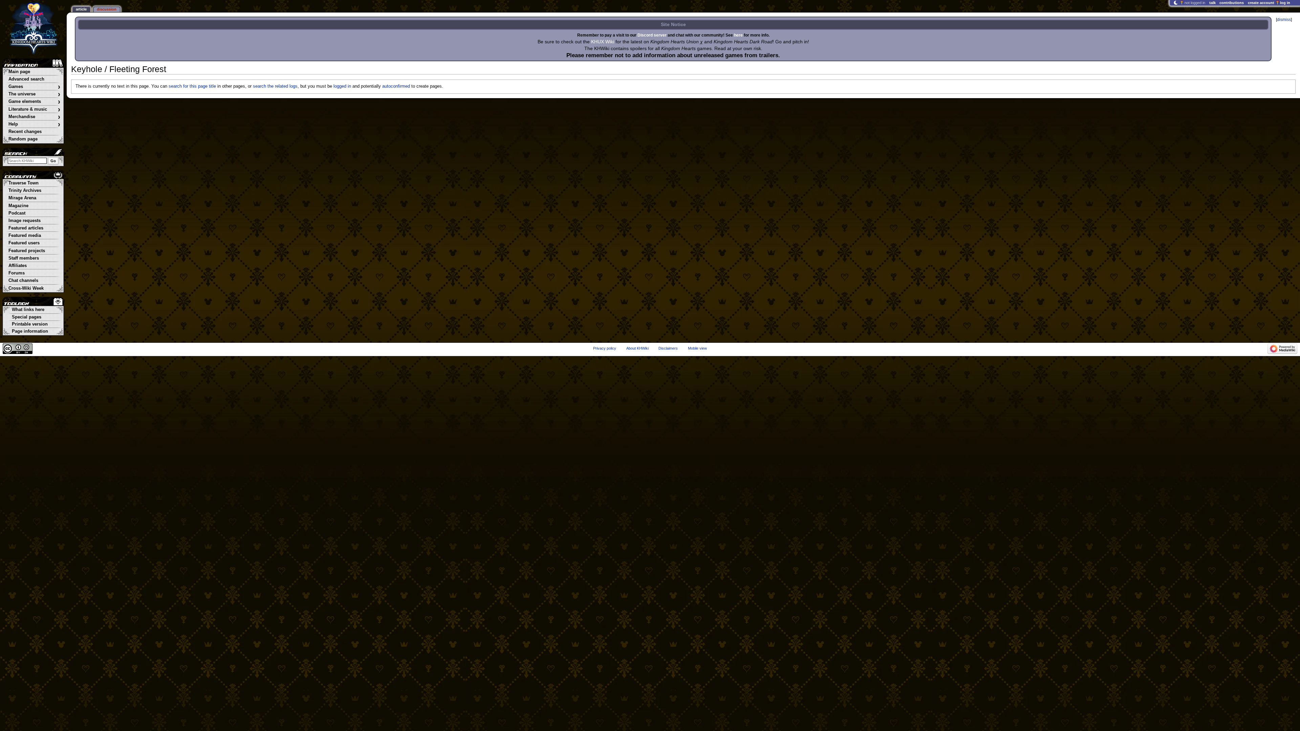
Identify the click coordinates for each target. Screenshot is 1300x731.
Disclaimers (668, 348)
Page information (30, 331)
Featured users (24, 243)
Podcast (16, 213)
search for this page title (192, 86)
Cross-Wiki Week (26, 288)
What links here (28, 309)
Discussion (106, 9)
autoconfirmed (396, 86)
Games (34, 87)
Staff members (23, 258)
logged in (342, 86)
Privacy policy (604, 348)
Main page (19, 71)
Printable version (30, 324)
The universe (34, 94)
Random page (23, 139)
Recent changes (25, 131)
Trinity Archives (24, 190)
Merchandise (34, 117)
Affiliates (17, 265)
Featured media (24, 235)
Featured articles (25, 228)
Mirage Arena (22, 198)
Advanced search (26, 79)
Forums (16, 273)
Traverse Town (23, 183)
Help (34, 124)
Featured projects (26, 250)
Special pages (26, 317)
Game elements (34, 102)
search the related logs (275, 86)
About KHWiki (637, 348)
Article (81, 9)
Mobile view (697, 348)
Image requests (24, 220)
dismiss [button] (1284, 19)
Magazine (18, 205)
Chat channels (23, 280)
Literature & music (34, 109)
